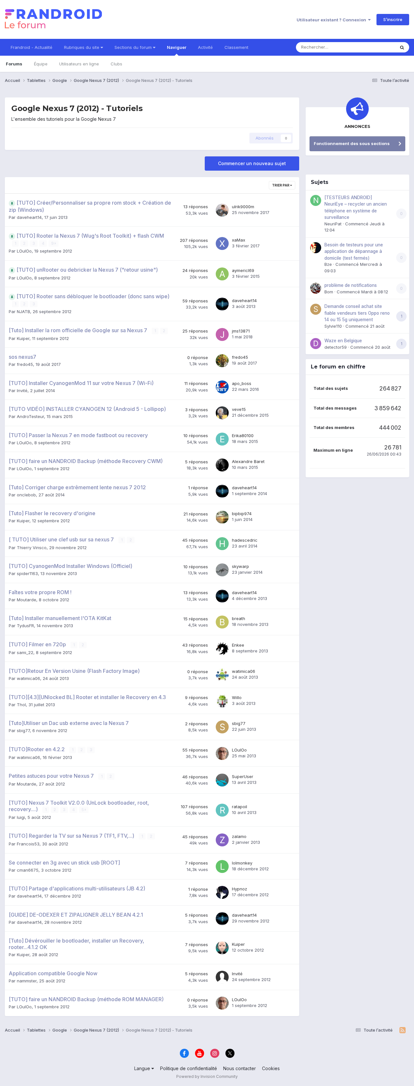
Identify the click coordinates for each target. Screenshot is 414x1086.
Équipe (41, 63)
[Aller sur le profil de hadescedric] (222, 543)
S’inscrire (392, 19)
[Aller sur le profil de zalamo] (222, 839)
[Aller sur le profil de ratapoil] (222, 810)
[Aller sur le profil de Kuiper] (222, 947)
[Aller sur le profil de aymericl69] (222, 273)
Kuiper (23, 338)
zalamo (239, 836)
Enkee (238, 645)
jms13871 (241, 331)
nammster (27, 980)
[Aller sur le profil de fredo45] (222, 360)
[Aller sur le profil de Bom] (315, 288)
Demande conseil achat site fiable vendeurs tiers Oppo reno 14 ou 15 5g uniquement (357, 313)
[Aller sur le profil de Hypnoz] (222, 892)
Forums (14, 63)
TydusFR (25, 625)
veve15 (239, 409)
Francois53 (28, 843)
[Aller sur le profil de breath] (222, 622)
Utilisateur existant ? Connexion (332, 19)
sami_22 (25, 652)
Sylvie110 (333, 326)
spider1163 (27, 573)
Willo (237, 697)
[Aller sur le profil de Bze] (315, 247)
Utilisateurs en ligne (79, 63)
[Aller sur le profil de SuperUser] (222, 780)
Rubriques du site (82, 47)
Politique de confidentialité (188, 1068)
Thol (21, 704)
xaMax (238, 240)
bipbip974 (242, 513)
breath (238, 618)
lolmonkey (242, 862)
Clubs (116, 63)
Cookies (271, 1068)
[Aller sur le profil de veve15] (222, 412)
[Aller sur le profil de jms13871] (222, 334)
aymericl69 (243, 270)
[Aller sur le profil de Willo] (222, 701)
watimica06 (28, 678)
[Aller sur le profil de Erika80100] (222, 439)
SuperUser (242, 776)
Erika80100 (243, 435)
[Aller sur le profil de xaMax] (222, 243)
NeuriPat (333, 223)
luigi (21, 817)
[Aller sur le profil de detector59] (315, 343)
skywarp (240, 566)
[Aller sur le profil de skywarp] (222, 569)
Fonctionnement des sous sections (352, 143)
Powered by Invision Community (207, 1076)
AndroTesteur (30, 416)
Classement (236, 47)
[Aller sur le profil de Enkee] (222, 648)
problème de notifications (350, 285)
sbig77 (23, 730)
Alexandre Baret (248, 461)
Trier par (281, 185)
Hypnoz (239, 888)
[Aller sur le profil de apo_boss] (222, 386)
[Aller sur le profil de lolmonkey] (222, 866)
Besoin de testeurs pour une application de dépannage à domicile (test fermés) (353, 251)
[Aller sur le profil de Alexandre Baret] (222, 464)
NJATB (23, 311)
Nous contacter (239, 1068)
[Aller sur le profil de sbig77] (222, 726)
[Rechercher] (402, 47)
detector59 (335, 347)
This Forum (375, 47)
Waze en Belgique (343, 340)
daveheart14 (29, 217)
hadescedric (244, 540)
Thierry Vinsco (32, 547)
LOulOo (24, 251)
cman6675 (27, 870)
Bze (328, 264)
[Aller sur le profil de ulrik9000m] (222, 210)
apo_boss (241, 383)
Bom (328, 291)
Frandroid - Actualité (31, 47)
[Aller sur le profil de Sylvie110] (315, 309)
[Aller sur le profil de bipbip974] (222, 517)
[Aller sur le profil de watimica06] (222, 674)
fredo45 (25, 364)
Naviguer (176, 47)
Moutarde (26, 599)
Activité (205, 47)
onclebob (26, 494)
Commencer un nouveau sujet (252, 163)
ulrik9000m (243, 206)
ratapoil (239, 806)
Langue (142, 1068)
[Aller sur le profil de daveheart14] (222, 304)
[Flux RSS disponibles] (402, 1030)
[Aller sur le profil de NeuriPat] (315, 200)
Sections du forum (133, 47)
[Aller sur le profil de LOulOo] (222, 753)
